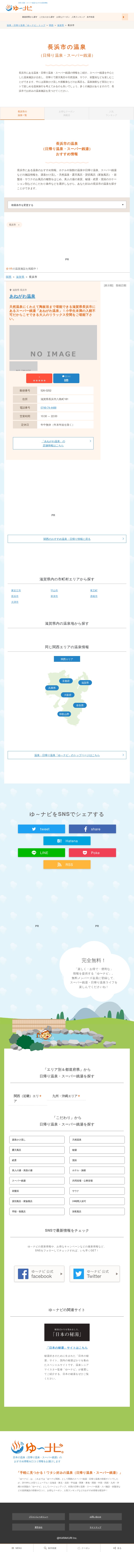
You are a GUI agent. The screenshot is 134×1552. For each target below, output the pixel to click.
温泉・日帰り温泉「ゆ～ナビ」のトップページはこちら (67, 755)
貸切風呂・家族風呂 (22, 1201)
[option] (53, 354)
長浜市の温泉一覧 (22, 113)
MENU (19, 1547)
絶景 (14, 1160)
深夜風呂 (76, 1211)
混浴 (74, 1160)
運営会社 (38, 1527)
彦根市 (94, 596)
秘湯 (74, 1149)
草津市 (54, 596)
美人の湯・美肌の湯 (22, 1170)
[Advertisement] (67, 246)
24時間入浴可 (79, 1201)
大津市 (14, 602)
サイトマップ (95, 1527)
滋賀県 (60, 25)
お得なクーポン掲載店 (67, 113)
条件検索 (90, 16)
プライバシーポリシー (38, 1516)
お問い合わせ (95, 1516)
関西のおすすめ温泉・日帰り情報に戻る (67, 539)
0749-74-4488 (48, 407)
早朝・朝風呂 (19, 1211)
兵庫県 (52, 688)
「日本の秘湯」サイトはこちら (67, 1348)
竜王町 (94, 590)
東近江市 (16, 590)
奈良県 (80, 705)
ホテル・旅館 (79, 1170)
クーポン (85, 1547)
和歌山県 (64, 714)
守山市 (54, 590)
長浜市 (14, 596)
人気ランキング (78, 16)
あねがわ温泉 (22, 296)
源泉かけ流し (19, 1139)
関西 (51, 25)
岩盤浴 (15, 1190)
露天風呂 (16, 1149)
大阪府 (67, 694)
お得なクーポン (63, 16)
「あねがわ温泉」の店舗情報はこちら (53, 443)
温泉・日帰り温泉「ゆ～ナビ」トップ (26, 25)
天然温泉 (76, 1139)
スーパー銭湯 (19, 1180)
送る (119, 1547)
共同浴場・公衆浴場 (82, 1180)
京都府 (66, 681)
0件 (66, 380)
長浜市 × (14, 224)
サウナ (75, 1190)
